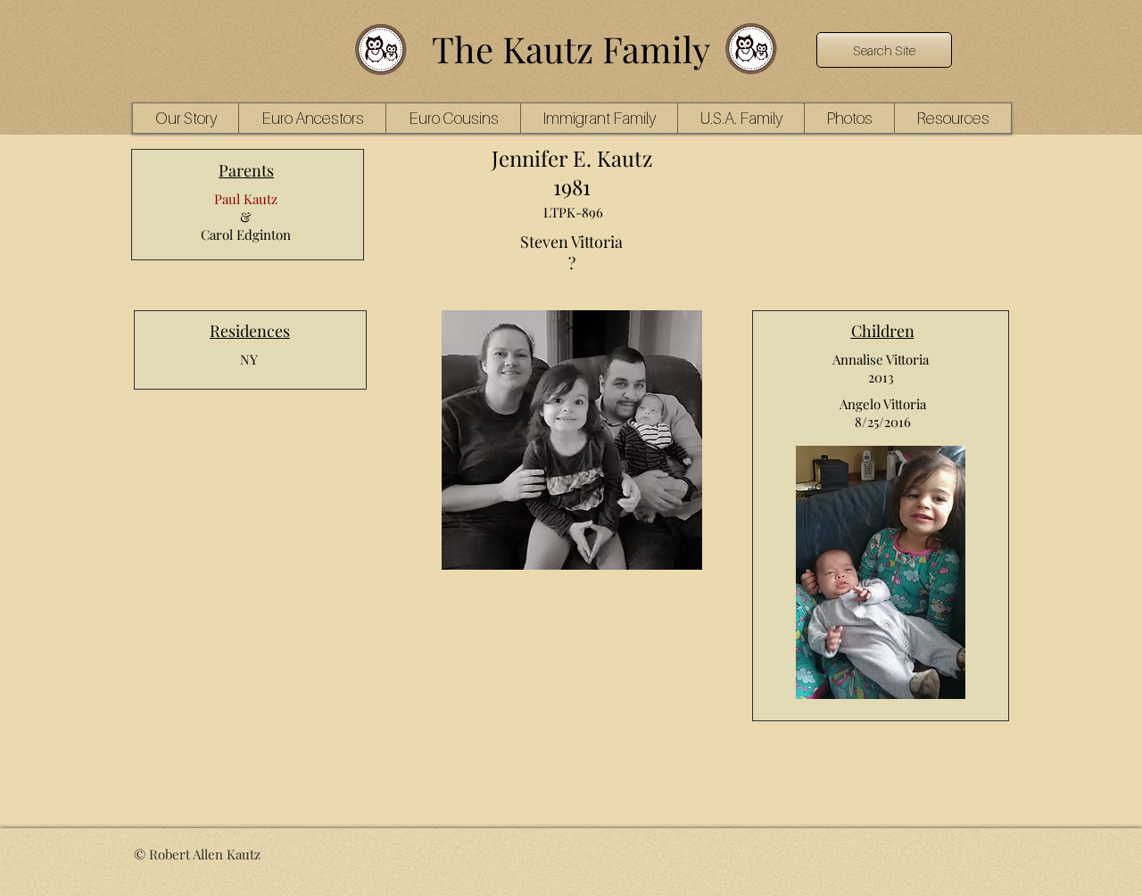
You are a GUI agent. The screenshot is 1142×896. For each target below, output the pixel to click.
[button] (311, 118)
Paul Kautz (245, 199)
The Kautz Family (571, 48)
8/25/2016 (883, 422)
